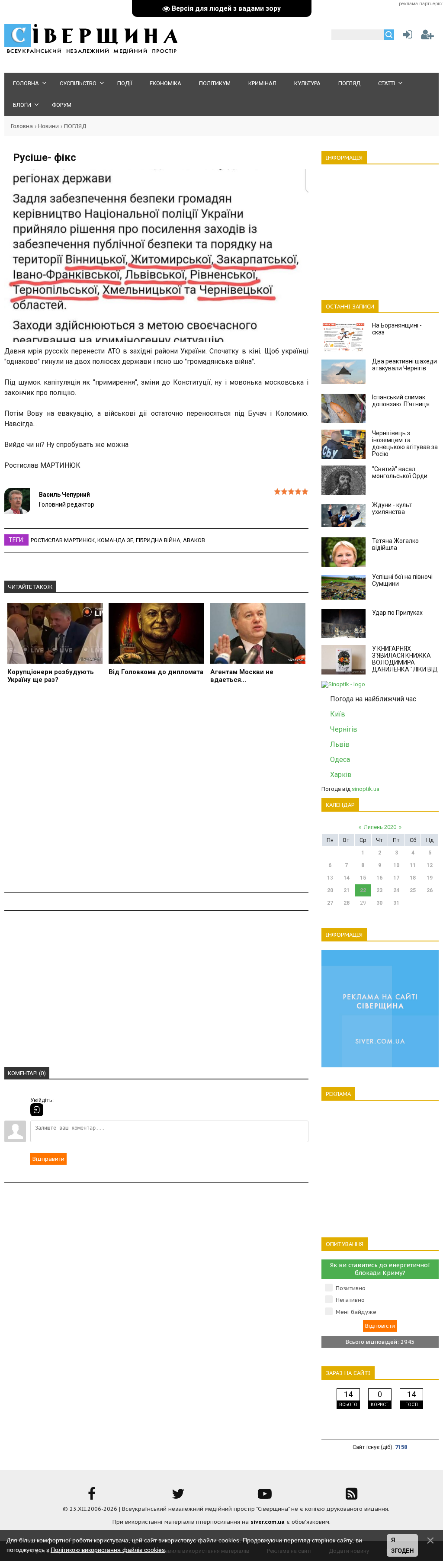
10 (396, 865)
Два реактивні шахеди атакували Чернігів (404, 365)
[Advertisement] (156, 795)
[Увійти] (406, 36)
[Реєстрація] (427, 36)
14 (346, 878)
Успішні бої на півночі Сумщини (402, 580)
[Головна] (90, 52)
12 (430, 865)
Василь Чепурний (64, 494)
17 (396, 878)
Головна (22, 126)
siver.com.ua (267, 1522)
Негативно (350, 1300)
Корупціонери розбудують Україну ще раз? (50, 676)
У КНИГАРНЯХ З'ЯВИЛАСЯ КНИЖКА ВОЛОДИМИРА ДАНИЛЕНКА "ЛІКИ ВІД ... (405, 662)
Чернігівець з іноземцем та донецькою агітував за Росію (405, 443)
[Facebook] (92, 1497)
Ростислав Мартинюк (63, 540)
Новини (48, 126)
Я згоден (402, 1546)
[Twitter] (178, 1497)
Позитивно (351, 1288)
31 (396, 903)
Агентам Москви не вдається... (241, 676)
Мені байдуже (356, 1312)
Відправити (48, 1159)
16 (379, 878)
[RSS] (351, 1497)
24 (396, 890)
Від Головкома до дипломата (156, 672)
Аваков (194, 540)
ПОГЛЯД (75, 126)
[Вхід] (36, 1109)
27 (330, 903)
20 (330, 890)
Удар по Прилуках (397, 612)
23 (379, 890)
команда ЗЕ (115, 540)
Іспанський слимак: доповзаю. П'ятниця (401, 401)
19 (430, 878)
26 (430, 890)
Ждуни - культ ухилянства (392, 508)
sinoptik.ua (365, 789)
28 (346, 903)
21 (346, 890)
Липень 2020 (380, 827)
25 (413, 890)
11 (413, 865)
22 (363, 890)
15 (363, 878)
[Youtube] (265, 1497)
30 (379, 903)
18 (413, 878)
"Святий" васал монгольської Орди (399, 472)
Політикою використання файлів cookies (108, 1549)
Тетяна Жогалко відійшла (395, 544)
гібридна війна (158, 540)
